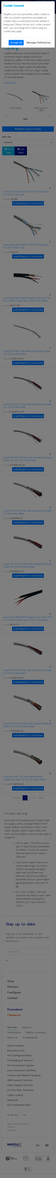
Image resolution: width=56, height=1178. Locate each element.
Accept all (16, 42)
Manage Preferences (39, 42)
